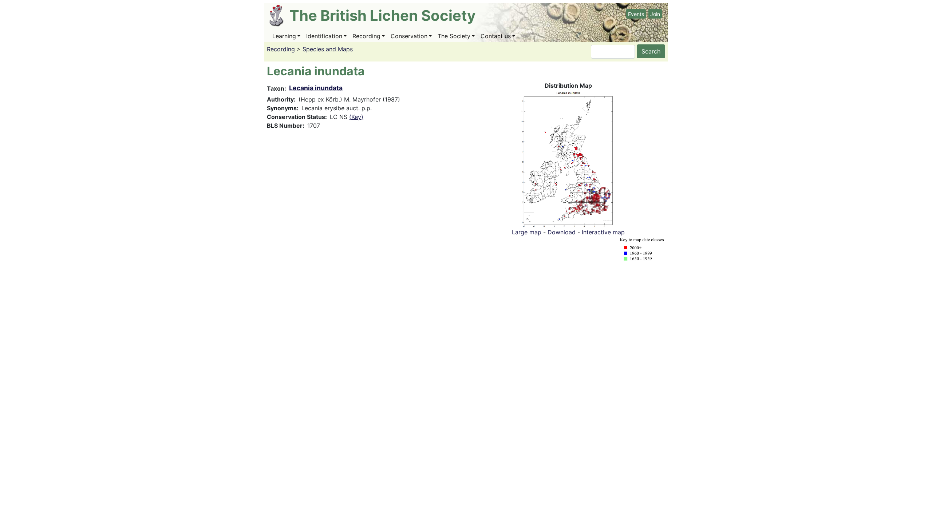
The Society (454, 36)
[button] (568, 158)
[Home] (279, 16)
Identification (324, 36)
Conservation (409, 36)
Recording (366, 36)
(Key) (356, 116)
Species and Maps (328, 49)
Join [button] (655, 14)
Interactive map (603, 232)
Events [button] (636, 14)
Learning (284, 36)
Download (562, 232)
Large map (526, 232)
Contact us (496, 36)
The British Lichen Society (382, 15)
